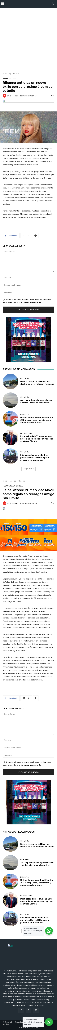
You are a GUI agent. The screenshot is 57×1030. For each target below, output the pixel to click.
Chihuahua (24, 378)
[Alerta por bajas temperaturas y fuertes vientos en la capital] (10, 400)
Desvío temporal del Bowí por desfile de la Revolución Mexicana (37, 382)
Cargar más (27, 468)
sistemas (14, 96)
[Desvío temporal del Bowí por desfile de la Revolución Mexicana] (10, 381)
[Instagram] (28, 1010)
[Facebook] (21, 1010)
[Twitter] (36, 1010)
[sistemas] (5, 96)
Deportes (24, 414)
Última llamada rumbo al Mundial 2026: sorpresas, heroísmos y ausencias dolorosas (36, 420)
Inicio (5, 73)
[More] (35, 235)
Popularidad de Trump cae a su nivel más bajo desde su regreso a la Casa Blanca (36, 439)
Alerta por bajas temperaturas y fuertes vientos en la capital (37, 401)
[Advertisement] (28, 39)
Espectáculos (14, 73)
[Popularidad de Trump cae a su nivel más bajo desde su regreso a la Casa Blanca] (10, 437)
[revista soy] (28, 105)
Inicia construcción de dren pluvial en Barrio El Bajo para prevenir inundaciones (34, 457)
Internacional (26, 433)
